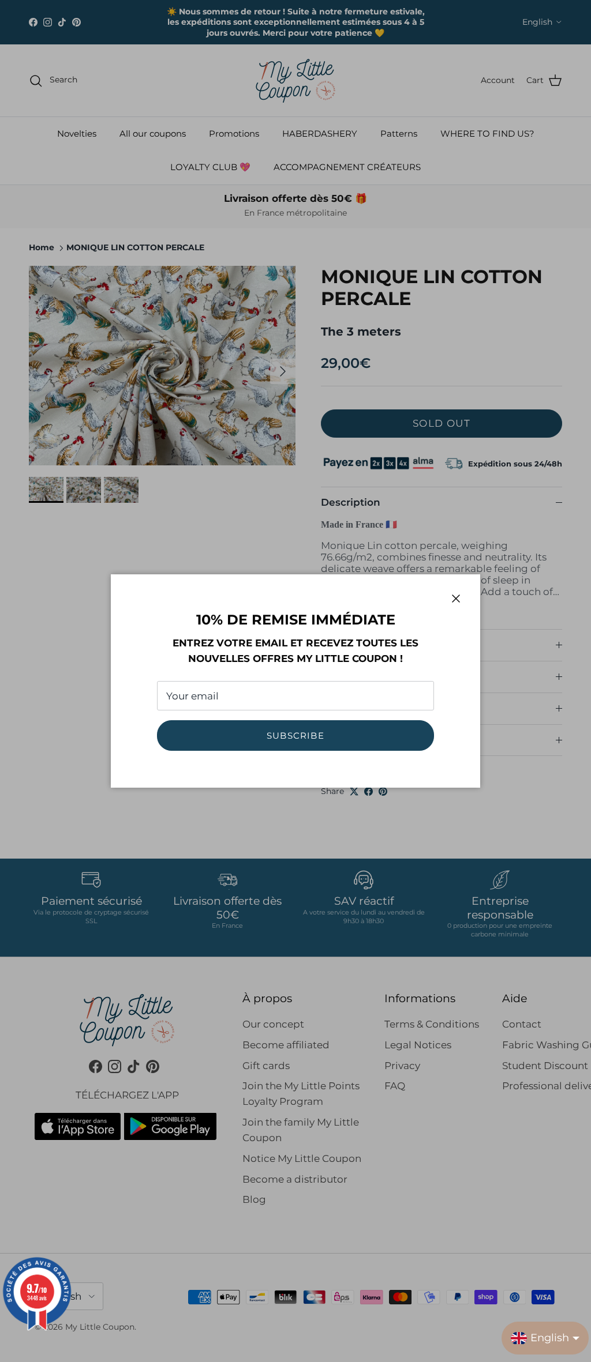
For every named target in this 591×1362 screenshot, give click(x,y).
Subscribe (295, 735)
